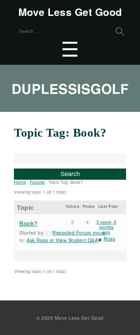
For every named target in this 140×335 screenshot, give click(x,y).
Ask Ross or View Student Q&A (62, 240)
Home (20, 182)
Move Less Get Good (70, 12)
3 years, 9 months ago (106, 227)
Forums (37, 182)
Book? (28, 223)
